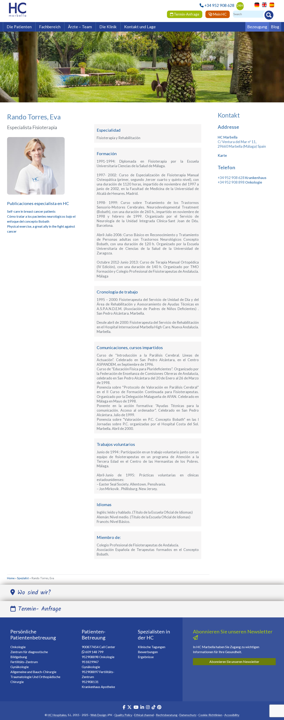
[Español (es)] (270, 4)
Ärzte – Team (80, 26)
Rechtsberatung (167, 715)
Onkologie (18, 647)
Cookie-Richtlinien (210, 715)
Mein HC (219, 14)
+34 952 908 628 (219, 5)
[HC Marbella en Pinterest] (159, 707)
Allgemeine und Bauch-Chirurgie (33, 672)
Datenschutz (187, 715)
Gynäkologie (19, 667)
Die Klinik (108, 26)
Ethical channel (144, 715)
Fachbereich (50, 26)
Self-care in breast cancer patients (31, 211)
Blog (275, 26)
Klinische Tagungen (151, 647)
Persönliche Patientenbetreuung (33, 634)
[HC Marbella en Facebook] (124, 707)
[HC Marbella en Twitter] (130, 707)
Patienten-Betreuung (93, 634)
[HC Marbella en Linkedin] (142, 707)
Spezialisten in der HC (154, 634)
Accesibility (231, 715)
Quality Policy (123, 715)
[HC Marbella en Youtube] (136, 707)
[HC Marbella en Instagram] (147, 707)
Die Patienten (19, 26)
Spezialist (23, 578)
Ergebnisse (146, 657)
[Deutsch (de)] (255, 4)
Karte (222, 155)
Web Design (98, 715)
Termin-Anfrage (186, 14)
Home (11, 578)
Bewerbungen (148, 652)
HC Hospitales (57, 715)
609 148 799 (94, 652)
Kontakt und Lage (140, 26)
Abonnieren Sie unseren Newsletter (234, 662)
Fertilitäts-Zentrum (24, 662)
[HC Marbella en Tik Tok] (153, 707)
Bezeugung (257, 26)
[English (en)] (263, 4)
